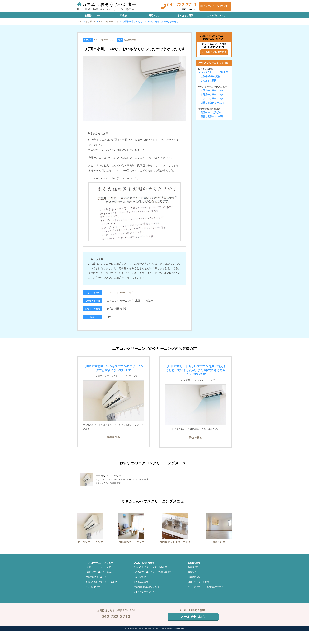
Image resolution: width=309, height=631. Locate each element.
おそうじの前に (206, 68)
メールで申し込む (193, 616)
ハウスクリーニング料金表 (214, 72)
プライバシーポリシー (144, 591)
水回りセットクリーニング (98, 567)
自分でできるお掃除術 (209, 109)
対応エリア (154, 15)
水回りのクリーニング (212, 90)
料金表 (123, 15)
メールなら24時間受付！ (214, 52)
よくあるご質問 (185, 15)
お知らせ (192, 572)
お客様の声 (91, 21)
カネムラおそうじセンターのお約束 (150, 567)
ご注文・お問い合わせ (144, 563)
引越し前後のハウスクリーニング (101, 582)
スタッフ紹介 (140, 577)
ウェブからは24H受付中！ (216, 6)
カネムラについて (216, 15)
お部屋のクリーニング (212, 94)
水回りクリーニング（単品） (99, 572)
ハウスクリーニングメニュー (212, 87)
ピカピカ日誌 (194, 577)
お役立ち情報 (194, 563)
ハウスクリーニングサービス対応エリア (152, 572)
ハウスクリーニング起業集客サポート (205, 586)
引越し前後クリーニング (213, 102)
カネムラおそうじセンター (109, 4)
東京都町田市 (130, 39)
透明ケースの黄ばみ (211, 112)
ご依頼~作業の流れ (210, 76)
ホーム (80, 21)
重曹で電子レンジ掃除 (212, 116)
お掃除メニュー (93, 15)
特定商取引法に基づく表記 (146, 586)
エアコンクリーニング (108, 21)
